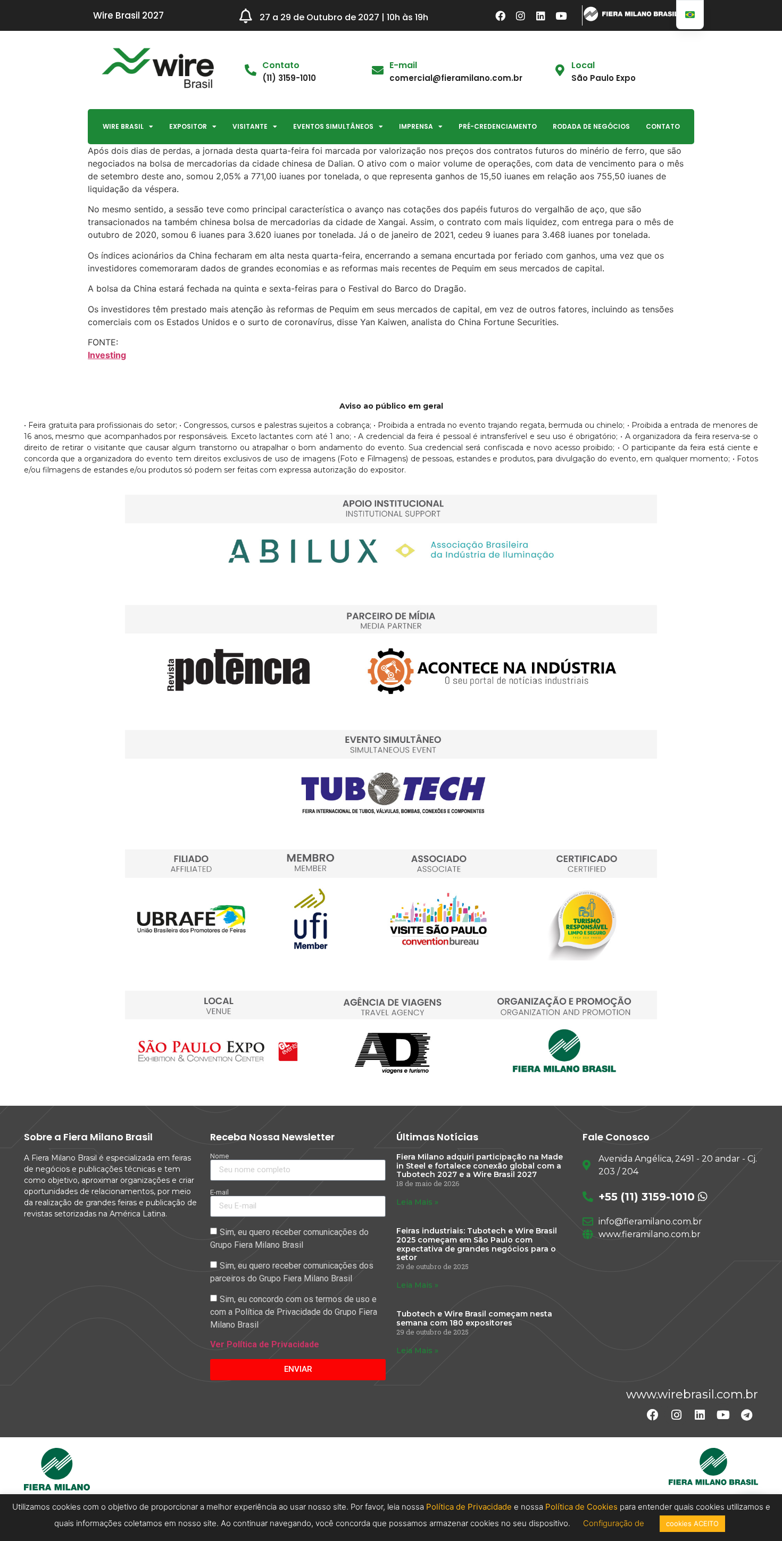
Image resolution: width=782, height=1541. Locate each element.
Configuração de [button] (614, 1523)
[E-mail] (378, 70)
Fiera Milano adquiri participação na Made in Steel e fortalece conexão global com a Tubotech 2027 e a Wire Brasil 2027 (479, 1166)
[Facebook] (500, 15)
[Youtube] (561, 15)
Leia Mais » (417, 1202)
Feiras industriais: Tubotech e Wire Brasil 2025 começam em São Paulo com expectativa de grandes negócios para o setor (476, 1244)
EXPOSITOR (188, 126)
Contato (663, 126)
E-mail (403, 65)
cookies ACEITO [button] (692, 1523)
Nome (219, 1156)
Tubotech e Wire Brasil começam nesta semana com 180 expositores (474, 1318)
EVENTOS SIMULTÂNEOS (333, 126)
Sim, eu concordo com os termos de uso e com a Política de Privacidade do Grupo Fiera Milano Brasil (293, 1311)
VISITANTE (250, 126)
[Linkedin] (541, 15)
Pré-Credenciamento (498, 126)
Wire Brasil (123, 126)
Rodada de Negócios (591, 126)
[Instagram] (521, 15)
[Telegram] (746, 1415)
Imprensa (416, 126)
